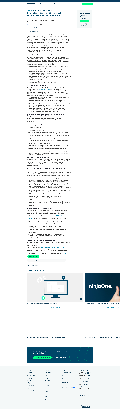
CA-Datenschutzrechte (66, 385)
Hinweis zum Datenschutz (66, 372)
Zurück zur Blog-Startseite (33, 344)
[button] (28, 27)
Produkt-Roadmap (30, 390)
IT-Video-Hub (47, 377)
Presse (46, 396)
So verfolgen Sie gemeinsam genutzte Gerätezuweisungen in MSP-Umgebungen (42, 303)
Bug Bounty (64, 377)
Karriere (46, 397)
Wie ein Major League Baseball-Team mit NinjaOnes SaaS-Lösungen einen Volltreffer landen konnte (46, 337)
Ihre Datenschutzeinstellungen (67, 387)
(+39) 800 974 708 (85, 379)
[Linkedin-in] (80, 395)
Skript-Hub (47, 378)
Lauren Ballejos (34, 20)
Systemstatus (47, 383)
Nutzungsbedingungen (83, 390)
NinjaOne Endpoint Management (33, 373)
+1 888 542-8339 (87, 372)
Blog (45, 373)
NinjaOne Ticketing (30, 383)
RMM (31, 10)
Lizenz (46, 399)
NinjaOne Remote (30, 377)
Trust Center (47, 385)
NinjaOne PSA (29, 380)
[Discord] (89, 395)
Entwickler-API (47, 382)
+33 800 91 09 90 (86, 376)
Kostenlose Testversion (87, 3)
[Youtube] (82, 395)
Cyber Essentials (65, 382)
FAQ (45, 394)
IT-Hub (46, 375)
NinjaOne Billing (30, 382)
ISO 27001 (64, 375)
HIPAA (63, 373)
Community (47, 393)
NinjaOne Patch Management (32, 375)
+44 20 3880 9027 (88, 375)
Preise (62, 3)
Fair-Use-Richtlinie (82, 392)
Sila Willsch (52, 20)
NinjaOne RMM (30, 372)
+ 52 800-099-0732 (86, 384)
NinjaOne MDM (30, 378)
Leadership (47, 391)
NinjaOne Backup (30, 387)
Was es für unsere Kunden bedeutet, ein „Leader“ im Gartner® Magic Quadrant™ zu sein (102, 303)
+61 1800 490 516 (85, 381)
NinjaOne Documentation (32, 385)
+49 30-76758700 (87, 373)
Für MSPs (56, 3)
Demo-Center (47, 380)
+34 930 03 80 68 (86, 378)
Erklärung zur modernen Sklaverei (68, 384)
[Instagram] (86, 395)
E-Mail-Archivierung (31, 388)
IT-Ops (28, 10)
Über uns (46, 389)
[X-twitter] (91, 395)
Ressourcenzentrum (48, 372)
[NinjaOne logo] (31, 4)
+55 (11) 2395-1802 (86, 383)
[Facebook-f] (84, 395)
